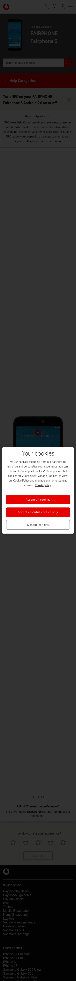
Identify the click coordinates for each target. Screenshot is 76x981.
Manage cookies (38, 525)
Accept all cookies (38, 499)
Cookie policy (43, 485)
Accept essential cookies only (38, 512)
